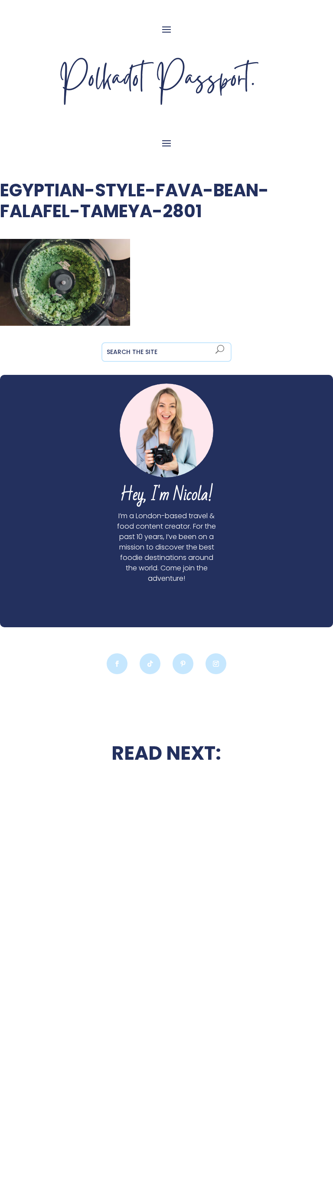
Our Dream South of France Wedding (96, 892)
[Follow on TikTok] (150, 663)
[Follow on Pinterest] (183, 663)
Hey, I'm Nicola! (166, 495)
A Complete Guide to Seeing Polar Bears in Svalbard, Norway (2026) (236, 976)
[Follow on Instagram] (216, 663)
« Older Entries (58, 1132)
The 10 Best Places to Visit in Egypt (236, 803)
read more (96, 918)
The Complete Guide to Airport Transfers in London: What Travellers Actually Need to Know (96, 1069)
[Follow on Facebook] (117, 663)
